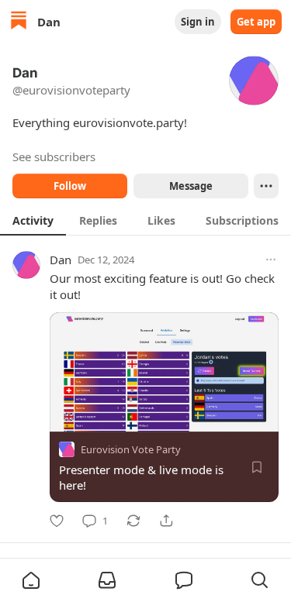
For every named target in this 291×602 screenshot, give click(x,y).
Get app (256, 22)
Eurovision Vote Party (131, 449)
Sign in (198, 22)
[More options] (270, 259)
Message (190, 186)
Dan (60, 259)
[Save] (256, 467)
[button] (31, 580)
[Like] (56, 520)
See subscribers (53, 156)
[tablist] (145, 220)
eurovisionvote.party (128, 122)
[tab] (33, 220)
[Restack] (133, 520)
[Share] (166, 520)
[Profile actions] (266, 186)
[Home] (18, 22)
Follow (70, 186)
